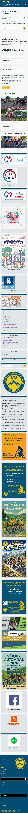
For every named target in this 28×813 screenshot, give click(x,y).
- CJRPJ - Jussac (5, 339)
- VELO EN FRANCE (6, 316)
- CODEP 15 (4, 319)
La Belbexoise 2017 (8, 60)
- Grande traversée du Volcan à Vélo (10, 327)
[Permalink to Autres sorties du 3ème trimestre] (14, 141)
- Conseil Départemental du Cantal (9, 324)
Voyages (4, 805)
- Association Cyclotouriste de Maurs (10, 342)
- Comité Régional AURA (7, 318)
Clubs (3, 784)
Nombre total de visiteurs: (8, 359)
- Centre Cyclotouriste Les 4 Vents (9, 315)
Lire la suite (6, 87)
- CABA (3, 322)
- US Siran (4, 345)
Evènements (4, 801)
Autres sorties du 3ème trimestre (13, 133)
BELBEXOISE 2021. (8, 93)
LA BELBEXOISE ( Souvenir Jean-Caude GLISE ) (13, 51)
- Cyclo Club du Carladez (7, 346)
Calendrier (3, 762)
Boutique (3, 759)
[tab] (14, 779)
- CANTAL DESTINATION (8, 326)
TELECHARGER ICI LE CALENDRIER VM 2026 (14, 428)
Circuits (3, 765)
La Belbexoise (6, 69)
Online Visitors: (5, 354)
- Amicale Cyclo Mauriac (7, 340)
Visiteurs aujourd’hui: (6, 357)
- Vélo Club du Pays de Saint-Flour (9, 343)
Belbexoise (6, 126)
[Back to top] (25, 810)
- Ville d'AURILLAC (6, 321)
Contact (3, 767)
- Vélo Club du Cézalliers (7, 337)
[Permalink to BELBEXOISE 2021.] (14, 108)
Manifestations (5, 788)
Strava (2, 771)
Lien (3, 786)
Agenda (3, 799)
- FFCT (3, 313)
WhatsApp (3, 773)
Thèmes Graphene (11, 811)
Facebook (3, 769)
